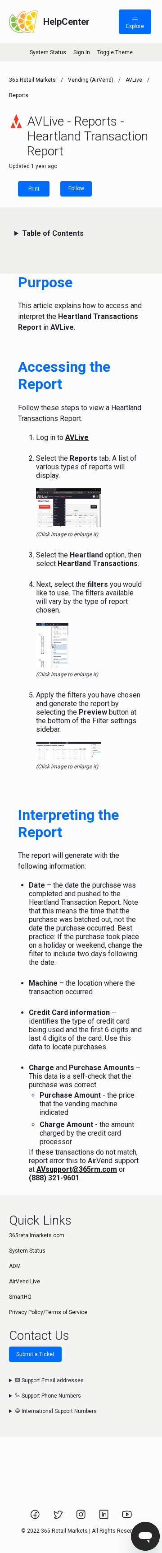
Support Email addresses (52, 1380)
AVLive (134, 80)
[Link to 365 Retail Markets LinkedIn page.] (104, 1517)
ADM (15, 1266)
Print (34, 189)
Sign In (81, 52)
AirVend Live (24, 1281)
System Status (48, 52)
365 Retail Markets (32, 80)
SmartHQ (20, 1297)
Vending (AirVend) (90, 80)
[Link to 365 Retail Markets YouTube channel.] (127, 1517)
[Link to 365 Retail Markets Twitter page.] (58, 1517)
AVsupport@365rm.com (76, 1169)
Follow (76, 188)
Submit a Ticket (35, 1354)
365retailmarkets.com (36, 1235)
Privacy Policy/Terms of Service (48, 1312)
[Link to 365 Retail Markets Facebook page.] (35, 1517)
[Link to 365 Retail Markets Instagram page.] (81, 1517)
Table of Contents (53, 233)
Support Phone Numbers (50, 1396)
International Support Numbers (58, 1411)
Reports (18, 95)
